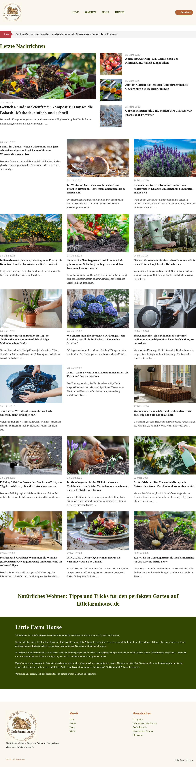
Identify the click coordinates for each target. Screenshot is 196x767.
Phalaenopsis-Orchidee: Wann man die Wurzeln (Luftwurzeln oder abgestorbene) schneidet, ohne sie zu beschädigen (31, 561)
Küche (119, 12)
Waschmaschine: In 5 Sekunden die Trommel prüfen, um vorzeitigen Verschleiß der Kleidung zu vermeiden (164, 339)
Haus (105, 12)
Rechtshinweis (140, 727)
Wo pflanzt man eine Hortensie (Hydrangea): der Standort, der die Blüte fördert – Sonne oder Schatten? (96, 339)
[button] (189, 34)
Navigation (138, 719)
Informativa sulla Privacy (145, 723)
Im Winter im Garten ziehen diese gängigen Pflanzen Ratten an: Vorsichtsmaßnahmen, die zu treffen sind (96, 188)
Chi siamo (137, 735)
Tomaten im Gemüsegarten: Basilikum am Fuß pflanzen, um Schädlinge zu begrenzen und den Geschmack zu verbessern (95, 264)
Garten (90, 12)
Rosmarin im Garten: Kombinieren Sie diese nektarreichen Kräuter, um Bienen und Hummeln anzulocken (163, 188)
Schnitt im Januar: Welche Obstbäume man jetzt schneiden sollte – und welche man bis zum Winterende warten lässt (29, 150)
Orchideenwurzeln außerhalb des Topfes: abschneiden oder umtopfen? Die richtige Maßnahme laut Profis (24, 339)
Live (76, 12)
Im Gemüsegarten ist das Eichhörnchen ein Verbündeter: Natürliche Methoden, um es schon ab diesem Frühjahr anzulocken (97, 486)
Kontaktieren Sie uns (143, 731)
